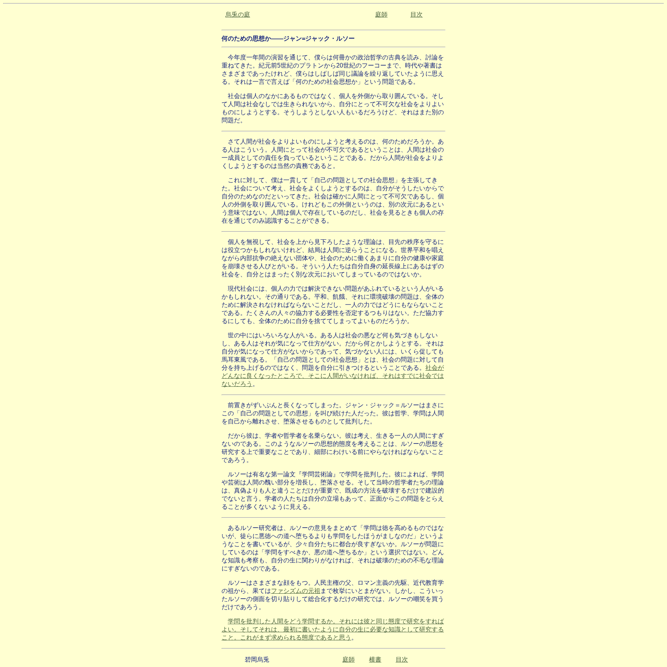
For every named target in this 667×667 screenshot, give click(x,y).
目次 (416, 14)
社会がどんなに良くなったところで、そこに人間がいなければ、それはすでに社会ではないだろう (333, 375)
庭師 (381, 14)
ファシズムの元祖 (295, 590)
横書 (375, 659)
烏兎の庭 (237, 14)
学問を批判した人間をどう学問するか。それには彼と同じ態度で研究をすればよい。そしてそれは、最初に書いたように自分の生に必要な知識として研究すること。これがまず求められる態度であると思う (333, 629)
